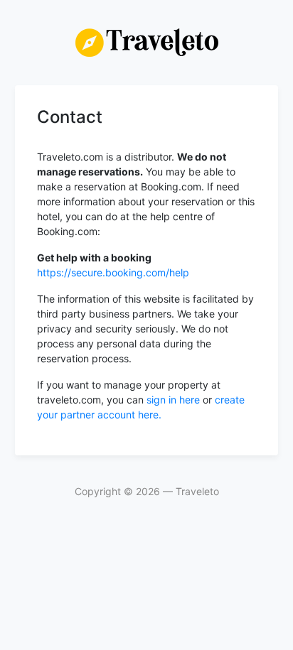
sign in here (174, 400)
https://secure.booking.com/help (113, 272)
